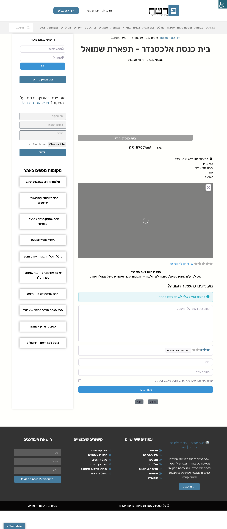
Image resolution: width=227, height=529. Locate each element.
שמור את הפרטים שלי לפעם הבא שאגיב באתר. (184, 380)
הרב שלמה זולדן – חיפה (42, 294)
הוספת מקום (184, 27)
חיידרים (77, 27)
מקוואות (115, 27)
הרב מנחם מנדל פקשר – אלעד (43, 310)
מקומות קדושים (49, 27)
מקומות (198, 27)
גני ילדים (65, 27)
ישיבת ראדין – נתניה (43, 326)
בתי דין (127, 27)
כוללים (160, 27)
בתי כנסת (148, 27)
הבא (139, 401)
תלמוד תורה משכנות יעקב (43, 182)
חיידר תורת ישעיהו (43, 240)
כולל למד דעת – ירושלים (43, 343)
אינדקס (210, 27)
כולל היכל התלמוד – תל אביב (42, 256)
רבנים (136, 27)
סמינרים (103, 27)
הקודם (153, 401)
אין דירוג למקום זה (181, 264)
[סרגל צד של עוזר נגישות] (222, 4)
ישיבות (171, 27)
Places (163, 38)
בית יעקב (90, 27)
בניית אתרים (42, 505)
